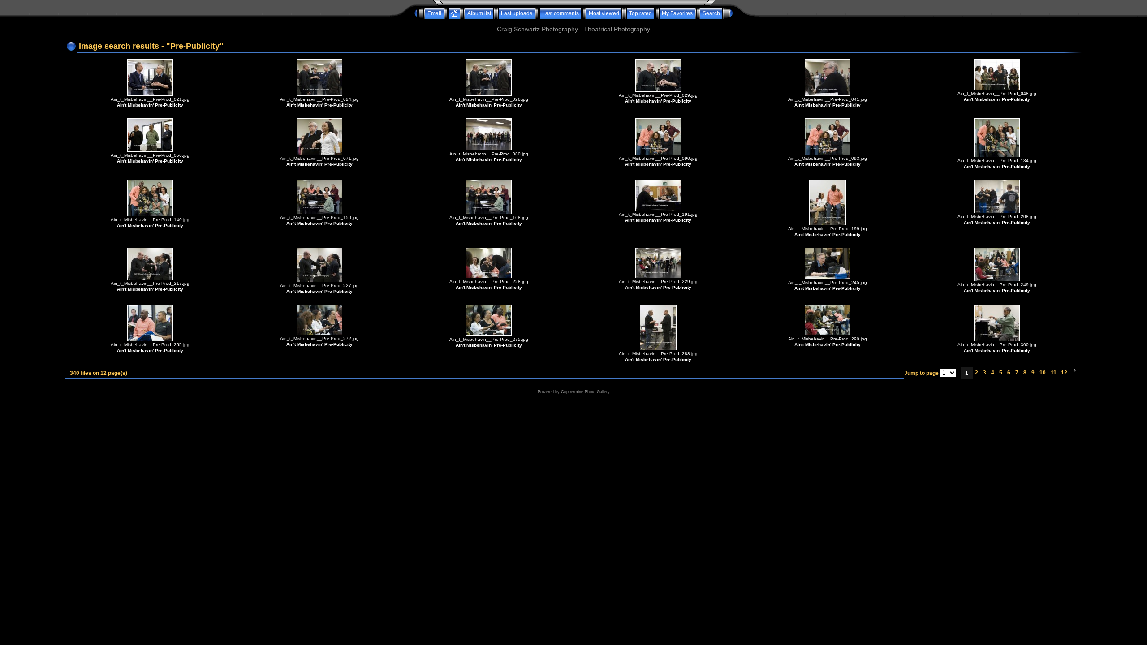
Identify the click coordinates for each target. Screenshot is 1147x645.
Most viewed (604, 13)
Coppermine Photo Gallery (585, 392)
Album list (479, 13)
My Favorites (677, 13)
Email (434, 13)
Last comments (560, 13)
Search (711, 13)
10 (1042, 373)
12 (1064, 373)
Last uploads (516, 13)
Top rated (640, 13)
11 (1053, 373)
